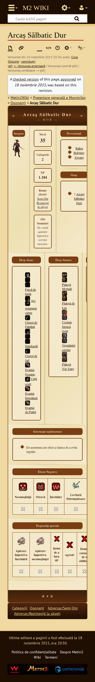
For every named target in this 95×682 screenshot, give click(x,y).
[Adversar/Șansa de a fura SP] (56, 538)
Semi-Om (42, 198)
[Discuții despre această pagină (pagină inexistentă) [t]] (21, 48)
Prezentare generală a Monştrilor (59, 97)
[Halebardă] (27, 336)
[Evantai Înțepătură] (27, 388)
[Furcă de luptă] (27, 279)
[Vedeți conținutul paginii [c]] (10, 48)
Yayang (79, 157)
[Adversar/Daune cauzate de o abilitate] (84, 538)
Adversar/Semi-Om (63, 607)
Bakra (79, 148)
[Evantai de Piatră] (27, 402)
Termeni (51, 657)
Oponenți (18, 102)
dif (10, 66)
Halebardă (31, 346)
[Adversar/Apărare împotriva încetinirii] (21, 540)
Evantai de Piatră (30, 409)
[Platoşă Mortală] (64, 276)
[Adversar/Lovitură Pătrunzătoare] (76, 484)
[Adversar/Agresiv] (69, 544)
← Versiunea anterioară (29, 66)
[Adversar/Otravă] (40, 486)
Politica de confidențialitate (34, 651)
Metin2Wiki (20, 97)
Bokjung (79, 153)
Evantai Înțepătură (31, 395)
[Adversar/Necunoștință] (23, 486)
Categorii (19, 607)
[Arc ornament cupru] (27, 300)
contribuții (28, 61)
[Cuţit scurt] (27, 379)
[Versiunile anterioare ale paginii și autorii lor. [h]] (57, 48)
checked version (26, 79)
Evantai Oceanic (30, 372)
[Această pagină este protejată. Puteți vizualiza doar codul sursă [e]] (48, 48)
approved (68, 79)
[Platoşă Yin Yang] (64, 356)
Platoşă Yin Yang (68, 366)
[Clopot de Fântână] (27, 317)
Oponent (37, 607)
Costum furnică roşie (67, 326)
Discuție (13, 61)
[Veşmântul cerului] (64, 337)
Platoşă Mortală (67, 286)
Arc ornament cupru (31, 306)
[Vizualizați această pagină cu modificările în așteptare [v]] (39, 48)
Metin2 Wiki (36, 8)
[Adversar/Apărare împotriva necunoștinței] (40, 540)
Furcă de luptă (30, 291)
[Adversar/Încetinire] (56, 486)
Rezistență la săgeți (43, 205)
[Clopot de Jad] (27, 350)
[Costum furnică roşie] (64, 314)
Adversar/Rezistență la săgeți (37, 613)
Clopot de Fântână (31, 324)
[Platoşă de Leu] (64, 295)
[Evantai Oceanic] (27, 364)
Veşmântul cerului (68, 347)
